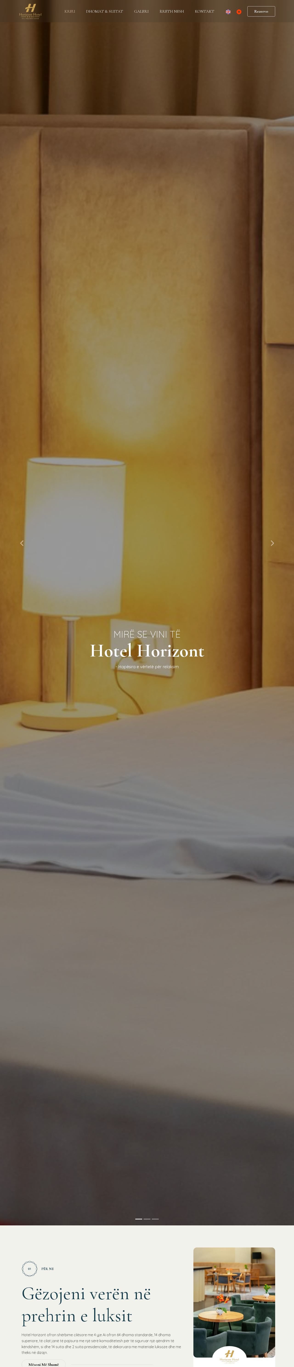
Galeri (141, 11)
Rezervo (261, 11)
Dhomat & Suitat (104, 11)
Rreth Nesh (172, 11)
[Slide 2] (147, 1219)
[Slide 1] (138, 1219)
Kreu (70, 11)
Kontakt (204, 11)
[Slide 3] (155, 1219)
